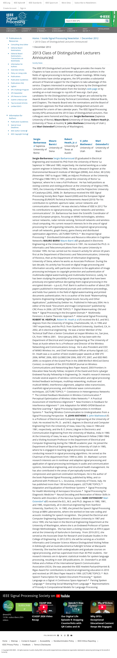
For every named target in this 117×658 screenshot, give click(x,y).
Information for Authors (17, 65)
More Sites (66, 2)
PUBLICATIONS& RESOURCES (11, 30)
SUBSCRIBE (24, 605)
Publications (15, 76)
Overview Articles (17, 70)
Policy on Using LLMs (19, 73)
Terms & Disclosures (42, 644)
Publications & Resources (15, 39)
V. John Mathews (95, 415)
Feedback (26, 644)
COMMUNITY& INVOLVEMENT (57, 30)
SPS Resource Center (19, 96)
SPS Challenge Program (20, 90)
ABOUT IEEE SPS (86, 30)
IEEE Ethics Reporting (87, 641)
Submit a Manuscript (19, 100)
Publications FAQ (17, 83)
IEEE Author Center (18, 131)
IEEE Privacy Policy (10, 644)
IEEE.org (6, 2)
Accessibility (45, 641)
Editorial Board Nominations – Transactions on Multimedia (17, 57)
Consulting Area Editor (19, 44)
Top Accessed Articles (19, 103)
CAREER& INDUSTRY (71, 30)
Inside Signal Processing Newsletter (60, 38)
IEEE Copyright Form (18, 134)
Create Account (9, 8)
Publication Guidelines (19, 80)
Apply (107, 21)
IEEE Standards (35, 2)
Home (35, 38)
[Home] (17, 14)
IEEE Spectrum (51, 2)
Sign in (23, 8)
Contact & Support (28, 641)
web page (92, 88)
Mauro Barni (67, 240)
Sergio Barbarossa (63, 158)
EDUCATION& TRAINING (41, 30)
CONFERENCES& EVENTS (26, 30)
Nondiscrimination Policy (64, 641)
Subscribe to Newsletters (85, 2)
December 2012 (90, 38)
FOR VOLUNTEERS (103, 29)
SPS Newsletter (17, 93)
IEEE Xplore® (19, 2)
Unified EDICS (16, 106)
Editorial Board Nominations (16, 49)
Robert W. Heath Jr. (67, 319)
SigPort (13, 86)
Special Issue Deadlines (16, 126)
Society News (37, 63)
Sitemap (14, 641)
